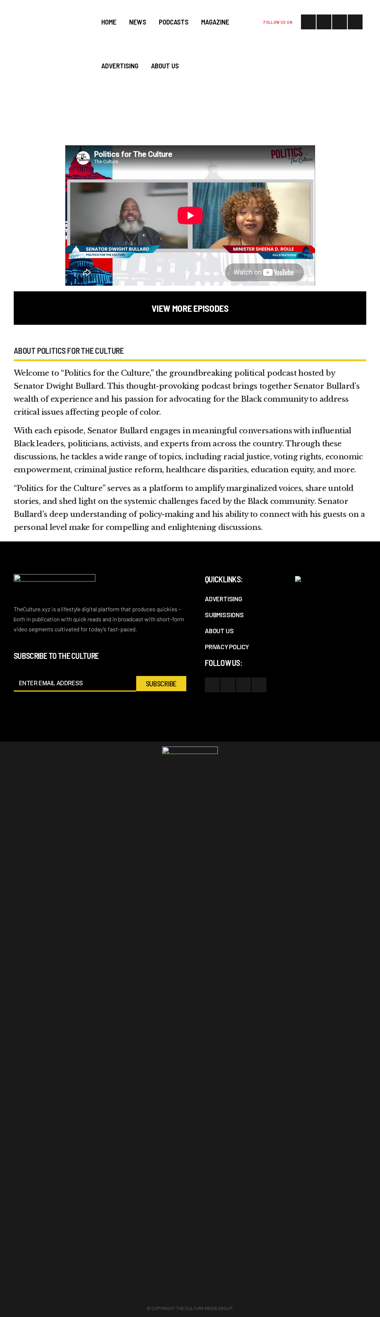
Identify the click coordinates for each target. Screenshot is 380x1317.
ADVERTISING (223, 598)
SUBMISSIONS (224, 614)
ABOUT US (219, 630)
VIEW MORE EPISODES (190, 308)
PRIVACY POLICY (227, 646)
